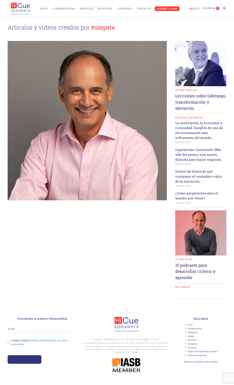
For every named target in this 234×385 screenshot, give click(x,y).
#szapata (103, 27)
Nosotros (105, 8)
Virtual (191, 336)
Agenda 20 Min (167, 8)
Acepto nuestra (39, 342)
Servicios (86, 8)
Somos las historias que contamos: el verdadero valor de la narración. (198, 176)
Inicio (44, 8)
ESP (191, 8)
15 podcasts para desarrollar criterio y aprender (195, 271)
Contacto (144, 8)
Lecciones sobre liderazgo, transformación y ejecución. (200, 102)
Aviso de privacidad (197, 355)
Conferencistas (64, 8)
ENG (197, 8)
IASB (134, 352)
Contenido (124, 8)
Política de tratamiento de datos (203, 351)
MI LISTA (210, 8)
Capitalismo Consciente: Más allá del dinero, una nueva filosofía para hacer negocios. (198, 154)
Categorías (193, 332)
